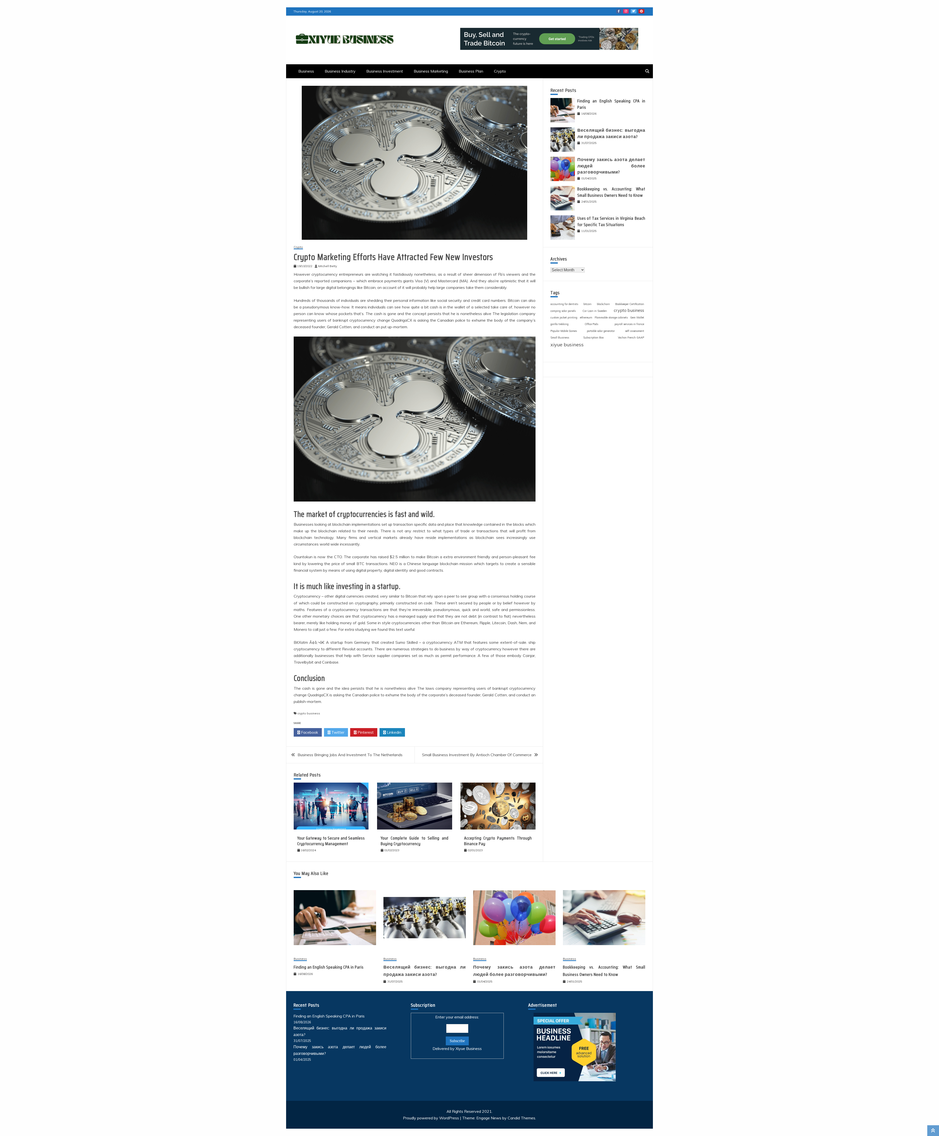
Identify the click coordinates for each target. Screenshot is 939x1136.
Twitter (634, 11)
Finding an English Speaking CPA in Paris (611, 104)
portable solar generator (601, 331)
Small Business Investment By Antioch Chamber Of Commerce (477, 754)
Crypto (500, 71)
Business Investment (384, 71)
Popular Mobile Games (563, 331)
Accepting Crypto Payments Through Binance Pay (498, 841)
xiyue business (567, 344)
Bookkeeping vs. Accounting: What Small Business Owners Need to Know (611, 192)
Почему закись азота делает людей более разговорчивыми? (611, 165)
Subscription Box (593, 337)
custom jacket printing (563, 317)
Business (306, 71)
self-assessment (634, 331)
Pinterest (641, 11)
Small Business (559, 337)
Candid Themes (521, 1117)
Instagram (626, 11)
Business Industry (340, 71)
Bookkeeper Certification (629, 304)
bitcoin (587, 304)
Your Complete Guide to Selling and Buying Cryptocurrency (414, 841)
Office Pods (591, 324)
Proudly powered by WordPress (431, 1117)
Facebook (618, 11)
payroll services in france (629, 324)
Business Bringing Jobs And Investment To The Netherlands (350, 754)
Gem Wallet (637, 317)
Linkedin (393, 732)
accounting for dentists (564, 304)
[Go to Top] (933, 1130)
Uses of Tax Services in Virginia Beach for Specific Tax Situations (611, 221)
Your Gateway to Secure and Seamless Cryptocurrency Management (331, 841)
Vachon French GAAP (631, 337)
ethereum (586, 317)
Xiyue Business (469, 1048)
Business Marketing (431, 71)
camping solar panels (563, 311)
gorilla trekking (559, 324)
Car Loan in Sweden (594, 311)
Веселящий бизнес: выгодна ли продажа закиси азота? (611, 133)
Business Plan (471, 71)
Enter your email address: (457, 1033)
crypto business (308, 713)
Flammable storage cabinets (611, 317)
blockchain (603, 304)
